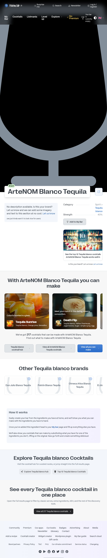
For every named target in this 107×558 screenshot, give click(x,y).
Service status (81, 544)
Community (14, 528)
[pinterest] (67, 551)
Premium (27, 528)
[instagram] (62, 551)
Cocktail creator (27, 536)
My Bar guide (80, 536)
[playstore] (44, 551)
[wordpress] (49, 551)
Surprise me (40, 5)
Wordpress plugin (63, 536)
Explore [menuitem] (56, 16)
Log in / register (93, 5)
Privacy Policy (29, 544)
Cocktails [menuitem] (17, 16)
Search (58, 5)
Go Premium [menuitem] (74, 17)
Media (95, 528)
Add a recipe (11, 536)
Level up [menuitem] (44, 17)
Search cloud (96, 536)
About (86, 528)
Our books (51, 528)
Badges (62, 528)
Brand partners (14, 544)
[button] (74, 222)
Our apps (39, 528)
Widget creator (45, 536)
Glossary (55, 531)
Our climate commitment (62, 544)
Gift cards (53, 539)
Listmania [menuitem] (32, 16)
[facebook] (53, 551)
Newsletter (76, 5)
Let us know (49, 213)
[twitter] (58, 551)
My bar (55, 427)
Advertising (75, 528)
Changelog (94, 544)
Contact (65, 531)
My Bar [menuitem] (6, 17)
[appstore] (40, 551)
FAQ (46, 544)
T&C (40, 544)
